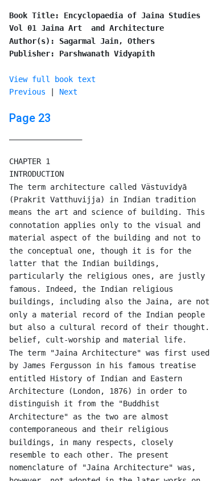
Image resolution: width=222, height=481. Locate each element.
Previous (27, 91)
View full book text (52, 79)
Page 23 (30, 118)
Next (68, 91)
